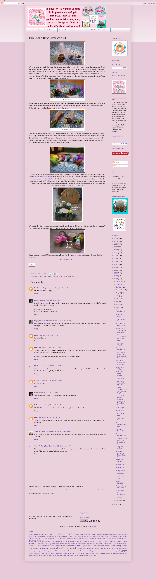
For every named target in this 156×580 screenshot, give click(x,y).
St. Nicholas (80, 543)
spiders (31, 555)
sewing (116, 553)
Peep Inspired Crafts (120, 320)
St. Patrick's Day (89, 543)
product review (75, 553)
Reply (36, 293)
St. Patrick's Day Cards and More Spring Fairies (121, 441)
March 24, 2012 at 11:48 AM (51, 405)
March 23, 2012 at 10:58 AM (52, 366)
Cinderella (49, 536)
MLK (68, 538)
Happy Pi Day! (120, 410)
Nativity (84, 541)
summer (58, 555)
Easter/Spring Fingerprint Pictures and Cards (121, 355)
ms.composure (39, 300)
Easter (49, 276)
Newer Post (33, 490)
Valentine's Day (121, 543)
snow (125, 553)
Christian (32, 536)
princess (57, 553)
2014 (116, 273)
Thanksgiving (107, 543)
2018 (116, 261)
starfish (41, 555)
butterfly (35, 548)
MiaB (36, 392)
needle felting (88, 551)
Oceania (99, 541)
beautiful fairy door (51, 179)
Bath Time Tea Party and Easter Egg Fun (120, 454)
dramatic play (91, 548)
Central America (122, 534)
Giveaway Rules (79, 30)
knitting (46, 551)
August (118, 293)
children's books (62, 548)
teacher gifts (65, 555)
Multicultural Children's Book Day (53, 541)
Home (29, 30)
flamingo (115, 548)
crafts (40, 276)
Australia (82, 534)
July (117, 296)
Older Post (101, 490)
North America (91, 541)
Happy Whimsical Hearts (43, 176)
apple (83, 546)
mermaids (62, 551)
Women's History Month (64, 546)
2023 (116, 247)
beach (94, 546)
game (36, 551)
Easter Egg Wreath (119, 344)
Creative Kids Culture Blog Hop (78, 536)
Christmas (41, 536)
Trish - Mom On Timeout (43, 432)
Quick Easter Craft (120, 414)
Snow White (55, 543)
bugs (30, 548)
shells (121, 553)
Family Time (120, 378)
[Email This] (49, 274)
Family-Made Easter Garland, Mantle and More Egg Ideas (120, 400)
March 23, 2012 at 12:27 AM (51, 347)
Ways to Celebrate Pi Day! (121, 424)
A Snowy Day (120, 464)
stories (46, 555)
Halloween (51, 538)
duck (44, 276)
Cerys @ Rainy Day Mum (43, 446)
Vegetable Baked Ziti (120, 430)
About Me (38, 30)
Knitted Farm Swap (120, 477)
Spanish (72, 543)
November (120, 284)
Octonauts (105, 541)
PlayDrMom (38, 366)
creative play (82, 548)
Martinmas (74, 538)
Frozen (115, 536)
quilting (97, 553)
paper (124, 551)
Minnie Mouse (111, 538)
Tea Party (99, 543)
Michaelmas (92, 538)
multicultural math (72, 551)
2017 (116, 264)
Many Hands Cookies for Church (120, 383)
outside (113, 551)
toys (78, 555)
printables (63, 553)
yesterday (40, 71)
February (119, 498)
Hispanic (59, 538)
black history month (119, 546)
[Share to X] (53, 274)
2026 (116, 238)
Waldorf (44, 546)
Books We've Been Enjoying (120, 373)
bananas (88, 546)
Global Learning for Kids (38, 538)
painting (119, 551)
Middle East (101, 538)
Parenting (112, 541)
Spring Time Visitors (120, 368)
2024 (116, 244)
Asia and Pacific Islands (69, 534)
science (103, 553)
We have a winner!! (119, 460)
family (109, 548)
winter (82, 555)
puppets (92, 553)
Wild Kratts (50, 546)
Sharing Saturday (65, 30)
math (56, 551)
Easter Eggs (120, 407)
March (118, 307)
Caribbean (113, 534)
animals (78, 546)
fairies (53, 276)
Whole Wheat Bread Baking (121, 324)
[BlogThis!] (51, 274)
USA (114, 544)
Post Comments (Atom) (46, 493)
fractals (31, 551)
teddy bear (73, 555)
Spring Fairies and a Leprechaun (120, 472)
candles (41, 548)
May (117, 301)
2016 (116, 267)
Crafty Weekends (50, 30)
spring (65, 276)
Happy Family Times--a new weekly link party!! (121, 331)
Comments (118, 166)
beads (98, 546)
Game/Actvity (122, 536)
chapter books (49, 548)
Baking (93, 534)
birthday (107, 546)
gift (57, 276)
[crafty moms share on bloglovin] (119, 144)
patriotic (47, 553)
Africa (36, 534)
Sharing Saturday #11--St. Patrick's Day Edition (121, 390)
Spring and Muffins (119, 447)
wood (86, 555)
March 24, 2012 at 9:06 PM (51, 417)
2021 (116, 253)
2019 (116, 258)
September (120, 290)
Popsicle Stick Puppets (120, 419)
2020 (116, 255)
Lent (64, 538)
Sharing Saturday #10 (121, 435)
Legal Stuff (91, 30)
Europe (101, 536)
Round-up (33, 544)
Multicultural (35, 541)
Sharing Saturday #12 (121, 348)
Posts (117, 162)
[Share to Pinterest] (57, 274)
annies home (39, 380)
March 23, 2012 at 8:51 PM (53, 380)
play (52, 553)
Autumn (88, 534)
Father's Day (108, 536)
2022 (116, 250)
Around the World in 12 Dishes (49, 534)
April (117, 304)
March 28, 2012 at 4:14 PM (61, 432)
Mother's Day (122, 538)
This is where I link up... (67, 259)
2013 (116, 276)
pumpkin (86, 553)
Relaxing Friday (121, 541)
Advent (31, 534)
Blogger (94, 526)
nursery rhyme (105, 551)
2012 (116, 279)
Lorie (36, 335)
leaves (52, 551)
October (119, 287)
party (42, 553)
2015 (116, 270)
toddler (74, 276)
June (118, 298)
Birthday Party (105, 534)
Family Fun (60, 76)
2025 (116, 241)
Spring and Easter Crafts (121, 315)
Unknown (37, 347)
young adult (92, 555)
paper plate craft (34, 553)
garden (41, 551)
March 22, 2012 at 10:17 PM (48, 335)
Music (68, 541)
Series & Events (103, 30)
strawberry (51, 555)
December (120, 281)
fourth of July (122, 548)
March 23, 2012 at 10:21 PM (48, 392)
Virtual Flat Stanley (35, 546)
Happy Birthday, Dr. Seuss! (121, 487)
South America (65, 543)
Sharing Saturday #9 (120, 482)
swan (69, 276)
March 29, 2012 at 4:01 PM (62, 446)
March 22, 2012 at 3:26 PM (55, 300)
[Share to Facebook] (55, 274)
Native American (76, 541)
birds (36, 276)
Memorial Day (83, 538)
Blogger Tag (120, 467)
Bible (98, 534)
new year (96, 551)
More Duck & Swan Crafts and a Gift (120, 362)
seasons (109, 553)
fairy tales (103, 548)
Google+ (7, 1)
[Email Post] (44, 273)
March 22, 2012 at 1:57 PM (61, 288)
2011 (116, 504)
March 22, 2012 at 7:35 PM (62, 321)
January (119, 500)
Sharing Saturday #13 (121, 310)
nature (61, 276)
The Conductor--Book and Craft (121, 338)
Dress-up (91, 536)
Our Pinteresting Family (42, 288)
